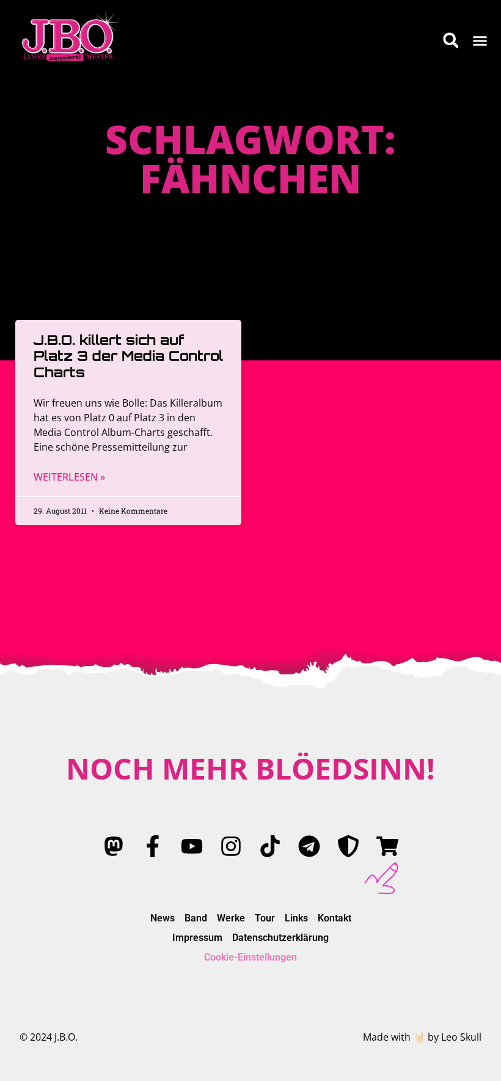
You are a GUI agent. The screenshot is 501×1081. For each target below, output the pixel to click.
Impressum (197, 937)
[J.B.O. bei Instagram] (231, 846)
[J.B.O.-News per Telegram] (309, 846)
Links (296, 918)
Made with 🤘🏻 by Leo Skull (422, 1037)
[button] (480, 40)
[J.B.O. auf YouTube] (192, 846)
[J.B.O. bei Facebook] (153, 846)
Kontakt (334, 918)
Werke (231, 918)
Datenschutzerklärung (280, 937)
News (162, 918)
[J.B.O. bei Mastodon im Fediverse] (114, 846)
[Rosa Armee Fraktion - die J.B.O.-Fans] (348, 846)
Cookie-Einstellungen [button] (250, 957)
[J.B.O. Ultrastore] (387, 846)
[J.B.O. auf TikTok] (270, 846)
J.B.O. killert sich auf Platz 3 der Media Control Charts (128, 355)
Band (196, 918)
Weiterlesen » (69, 477)
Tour (265, 918)
